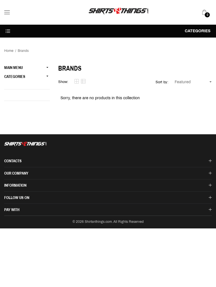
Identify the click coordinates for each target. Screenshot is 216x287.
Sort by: (162, 82)
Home (9, 51)
